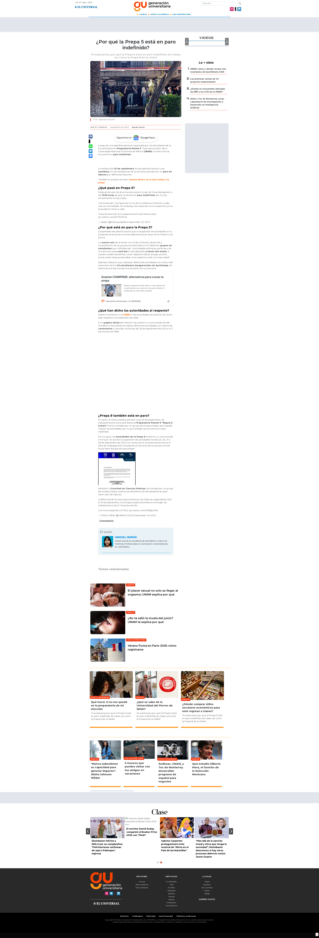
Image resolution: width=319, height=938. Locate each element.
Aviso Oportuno (171, 905)
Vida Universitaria (181, 14)
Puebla (207, 882)
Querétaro (207, 885)
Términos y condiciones (186, 916)
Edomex (171, 900)
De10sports (171, 891)
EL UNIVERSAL (171, 882)
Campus (143, 14)
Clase (171, 885)
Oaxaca (207, 891)
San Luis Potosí (207, 888)
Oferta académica (141, 885)
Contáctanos (137, 916)
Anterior (88, 831)
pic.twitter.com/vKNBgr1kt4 (143, 510)
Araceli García (138, 127)
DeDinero (171, 894)
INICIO (93, 127)
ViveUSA (171, 897)
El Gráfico (171, 888)
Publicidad (150, 916)
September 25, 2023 (139, 222)
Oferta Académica (159, 14)
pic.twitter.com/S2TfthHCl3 (112, 217)
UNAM (126, 315)
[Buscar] (239, 3)
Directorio (124, 916)
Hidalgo (207, 894)
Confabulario (171, 903)
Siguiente (231, 831)
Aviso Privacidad (166, 916)
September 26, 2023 (145, 515)
